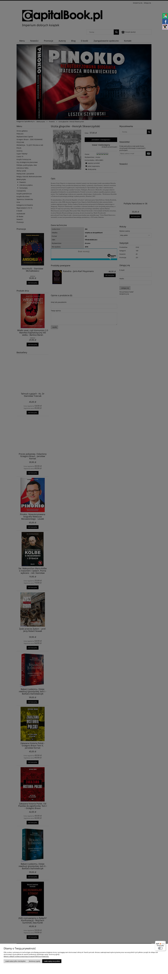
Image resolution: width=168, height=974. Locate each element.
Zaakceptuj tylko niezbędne (15, 961)
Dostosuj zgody (34, 961)
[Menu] (164, 942)
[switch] (160, 948)
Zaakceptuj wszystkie (52, 961)
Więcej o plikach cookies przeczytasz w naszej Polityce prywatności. (26, 956)
